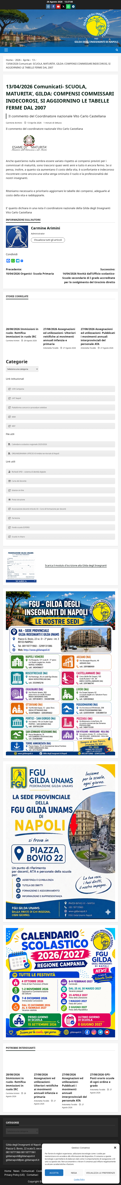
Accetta (54, 1172)
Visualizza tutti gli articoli (48, 239)
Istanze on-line (18, 490)
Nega (74, 1172)
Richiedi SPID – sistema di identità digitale (29, 472)
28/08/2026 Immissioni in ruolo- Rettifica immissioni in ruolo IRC (22, 332)
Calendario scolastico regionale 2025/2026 (29, 444)
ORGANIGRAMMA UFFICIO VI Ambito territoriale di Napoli (35, 453)
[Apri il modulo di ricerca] (117, 50)
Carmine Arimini (14, 122)
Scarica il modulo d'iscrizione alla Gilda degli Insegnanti (76, 565)
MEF (13, 426)
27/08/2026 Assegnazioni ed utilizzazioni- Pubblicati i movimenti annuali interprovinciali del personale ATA (98, 336)
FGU (96, 38)
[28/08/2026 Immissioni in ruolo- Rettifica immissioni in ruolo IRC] (23, 313)
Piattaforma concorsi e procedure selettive (29, 407)
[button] (115, 1147)
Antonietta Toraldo (50, 348)
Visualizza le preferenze (100, 1172)
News (16, 1171)
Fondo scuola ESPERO (21, 527)
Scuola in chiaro (18, 536)
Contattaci (32, 1174)
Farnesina (16, 518)
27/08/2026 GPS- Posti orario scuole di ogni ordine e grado (102, 1080)
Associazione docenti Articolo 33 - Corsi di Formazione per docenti (39, 509)
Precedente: (30, 271)
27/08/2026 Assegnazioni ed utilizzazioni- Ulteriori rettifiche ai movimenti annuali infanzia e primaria (59, 336)
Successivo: (88, 276)
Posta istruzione (18, 499)
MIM (14, 417)
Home (7, 1171)
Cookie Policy (79, 1179)
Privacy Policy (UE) (14, 1174)
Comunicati (28, 1171)
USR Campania (18, 389)
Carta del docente (19, 481)
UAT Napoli (16, 398)
